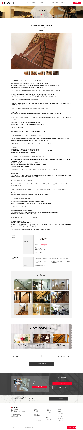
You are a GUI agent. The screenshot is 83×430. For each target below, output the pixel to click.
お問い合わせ (62, 387)
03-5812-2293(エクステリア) (18, 415)
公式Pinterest (60, 420)
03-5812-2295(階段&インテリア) (18, 414)
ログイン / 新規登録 (58, 398)
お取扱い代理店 (48, 417)
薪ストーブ (36, 414)
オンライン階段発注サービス (38, 420)
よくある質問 (60, 413)
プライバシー (14, 427)
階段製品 (35, 409)
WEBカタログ (35, 417)
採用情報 (63, 2)
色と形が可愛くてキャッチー (18, 356)
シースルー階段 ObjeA (43, 244)
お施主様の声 (49, 410)
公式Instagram (60, 416)
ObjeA (41, 30)
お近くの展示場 (48, 412)
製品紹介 (27, 2)
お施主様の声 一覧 (41, 363)
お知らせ (59, 406)
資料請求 (77, 2)
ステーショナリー (37, 415)
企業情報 (41, 2)
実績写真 (48, 409)
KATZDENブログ (49, 419)
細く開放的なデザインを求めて (64, 356)
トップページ (35, 406)
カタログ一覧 (39, 386)
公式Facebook (60, 418)
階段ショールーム (49, 415)
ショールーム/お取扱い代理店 (52, 2)
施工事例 (34, 2)
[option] (41, 51)
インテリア (36, 411)
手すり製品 (36, 410)
